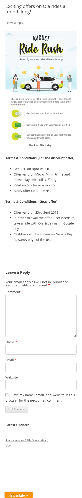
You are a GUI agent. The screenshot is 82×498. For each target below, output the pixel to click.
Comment (14, 292)
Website (11, 377)
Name (11, 342)
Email (11, 360)
